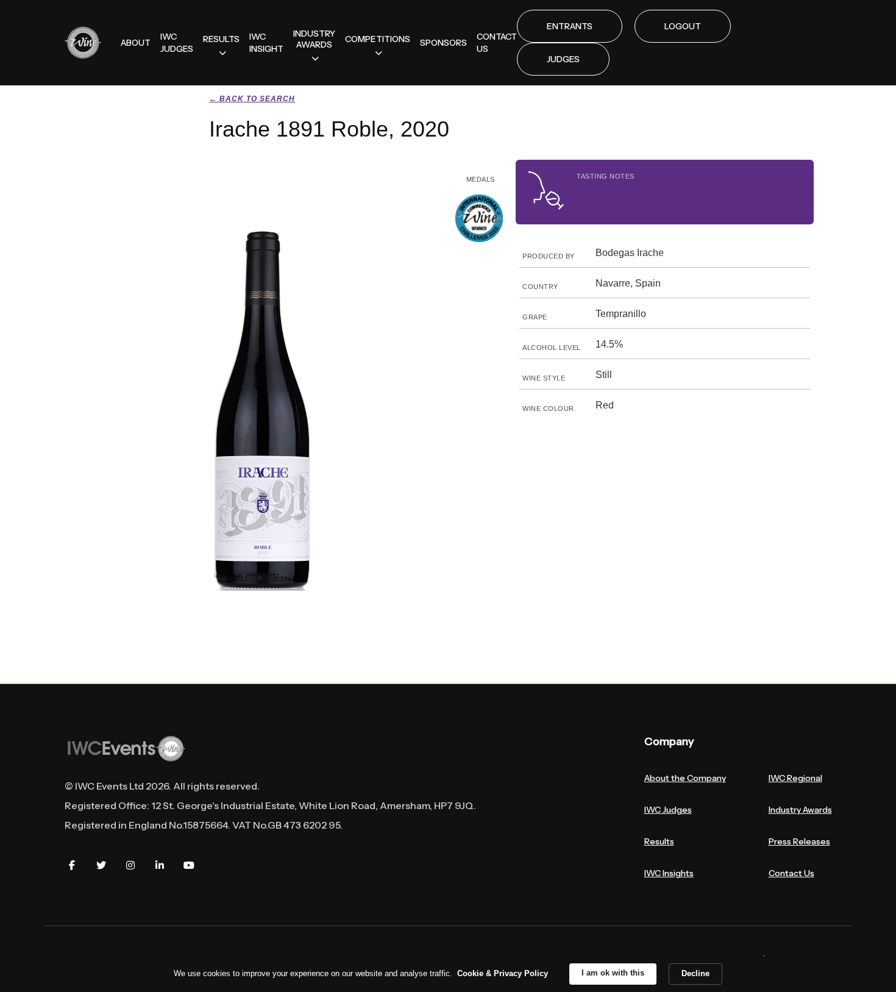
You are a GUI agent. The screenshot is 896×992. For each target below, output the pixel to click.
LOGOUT (682, 26)
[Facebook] (72, 865)
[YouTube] (189, 865)
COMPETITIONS (377, 39)
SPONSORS (443, 42)
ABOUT (136, 42)
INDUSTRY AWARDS (314, 39)
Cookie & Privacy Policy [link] (502, 973)
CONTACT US (497, 42)
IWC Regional (795, 778)
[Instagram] (130, 865)
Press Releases (799, 841)
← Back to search (252, 99)
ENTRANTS (569, 26)
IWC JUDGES (176, 42)
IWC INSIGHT (266, 42)
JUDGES (563, 59)
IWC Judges (668, 809)
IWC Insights (669, 873)
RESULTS (221, 39)
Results (659, 841)
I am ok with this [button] (612, 972)
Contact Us (791, 873)
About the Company (685, 778)
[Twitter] (101, 865)
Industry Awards (800, 809)
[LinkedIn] (159, 865)
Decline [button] (695, 973)
